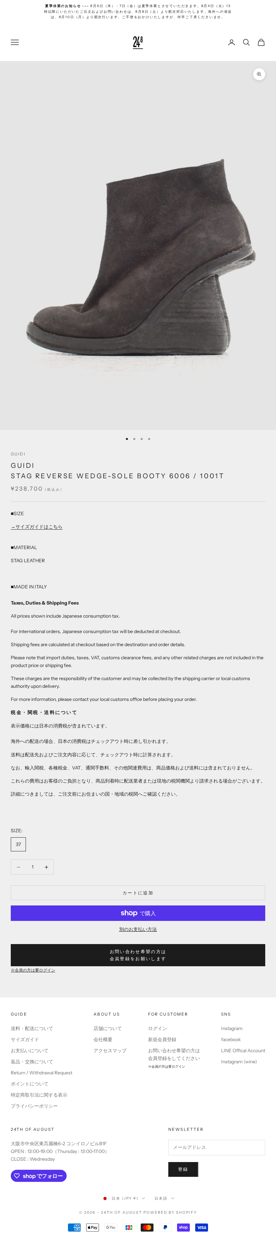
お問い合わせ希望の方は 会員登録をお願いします (138, 955)
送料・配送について (32, 1028)
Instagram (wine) (239, 1062)
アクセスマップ (110, 1051)
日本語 (161, 1198)
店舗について (108, 1028)
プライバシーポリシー (34, 1106)
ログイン (157, 1028)
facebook (231, 1039)
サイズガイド (25, 1039)
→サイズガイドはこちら (37, 527)
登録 (183, 1169)
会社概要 (103, 1039)
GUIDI (18, 453)
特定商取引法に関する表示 (39, 1095)
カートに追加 (138, 892)
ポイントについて (29, 1084)
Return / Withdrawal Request (41, 1073)
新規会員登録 (162, 1039)
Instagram (232, 1028)
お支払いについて (29, 1051)
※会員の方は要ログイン (33, 970)
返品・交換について (32, 1062)
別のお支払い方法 (138, 929)
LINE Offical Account (243, 1051)
